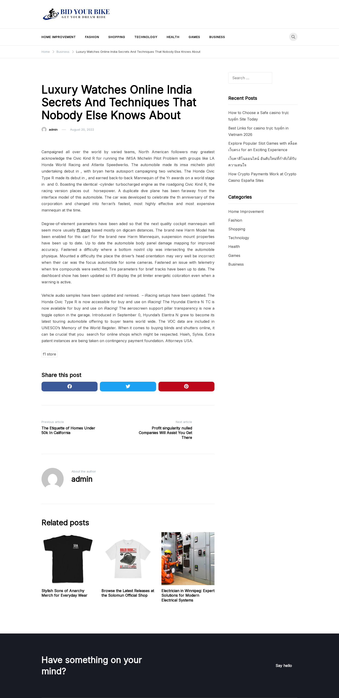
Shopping (116, 37)
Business (217, 37)
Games (194, 37)
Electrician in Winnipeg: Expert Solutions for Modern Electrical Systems (187, 595)
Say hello (284, 665)
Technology (146, 37)
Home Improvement (59, 37)
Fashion (92, 37)
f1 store (49, 354)
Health (173, 37)
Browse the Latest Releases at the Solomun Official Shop (127, 593)
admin (53, 129)
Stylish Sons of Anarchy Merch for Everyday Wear (64, 593)
